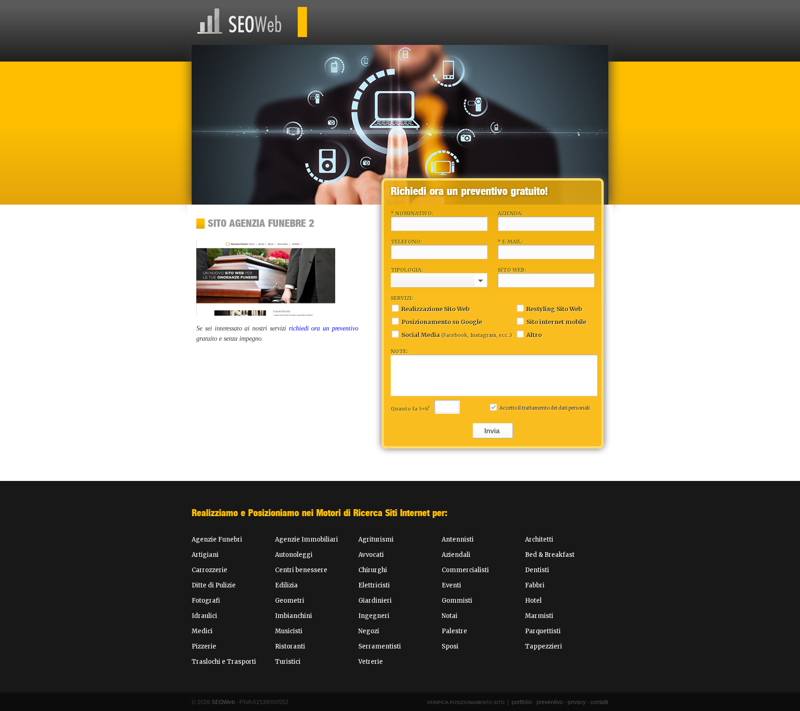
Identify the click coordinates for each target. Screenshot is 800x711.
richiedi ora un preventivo (323, 328)
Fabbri (534, 585)
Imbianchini (293, 616)
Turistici (287, 662)
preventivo (550, 702)
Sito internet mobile (556, 321)
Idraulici (204, 616)
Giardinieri (375, 601)
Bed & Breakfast (550, 555)
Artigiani (205, 555)
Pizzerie (204, 646)
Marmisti (539, 616)
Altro (534, 334)
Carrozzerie (209, 570)
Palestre (454, 631)
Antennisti (458, 539)
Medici (202, 631)
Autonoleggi (293, 555)
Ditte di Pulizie (214, 585)
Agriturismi (376, 539)
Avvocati (371, 555)
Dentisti (537, 570)
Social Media (456, 334)
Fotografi (206, 601)
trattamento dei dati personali (556, 408)
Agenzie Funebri (217, 539)
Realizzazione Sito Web (435, 308)
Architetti (539, 539)
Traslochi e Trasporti (224, 662)
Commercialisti (465, 570)
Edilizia (286, 585)
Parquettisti (543, 631)
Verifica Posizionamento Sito (466, 702)
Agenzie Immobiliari (306, 539)
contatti (599, 702)
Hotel (533, 601)
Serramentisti (379, 646)
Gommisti (457, 601)
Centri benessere (301, 570)
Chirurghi (372, 570)
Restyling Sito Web (554, 308)
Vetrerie (370, 662)
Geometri (289, 601)
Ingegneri (373, 616)
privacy (577, 702)
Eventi (451, 585)
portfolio (522, 702)
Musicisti (288, 631)
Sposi (450, 646)
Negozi (368, 631)
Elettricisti (374, 585)
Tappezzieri (543, 646)
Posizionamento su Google (441, 321)
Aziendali (456, 555)
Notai (449, 616)
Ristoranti (290, 646)
